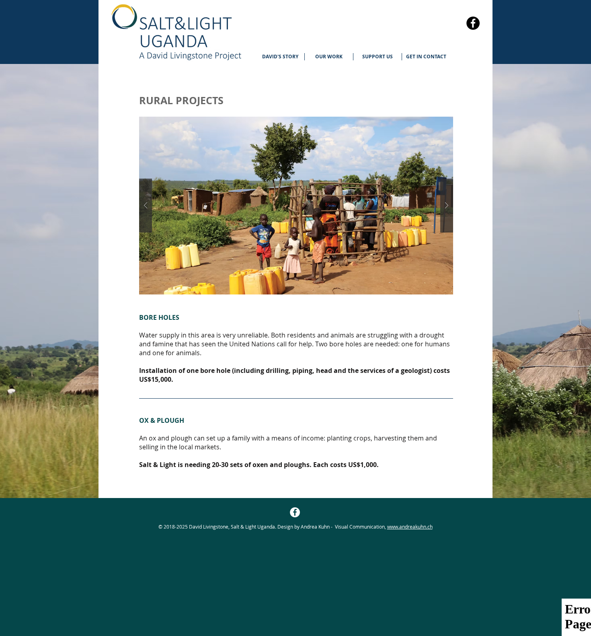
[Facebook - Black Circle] (473, 23)
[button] (329, 56)
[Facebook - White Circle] (295, 512)
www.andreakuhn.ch (410, 526)
